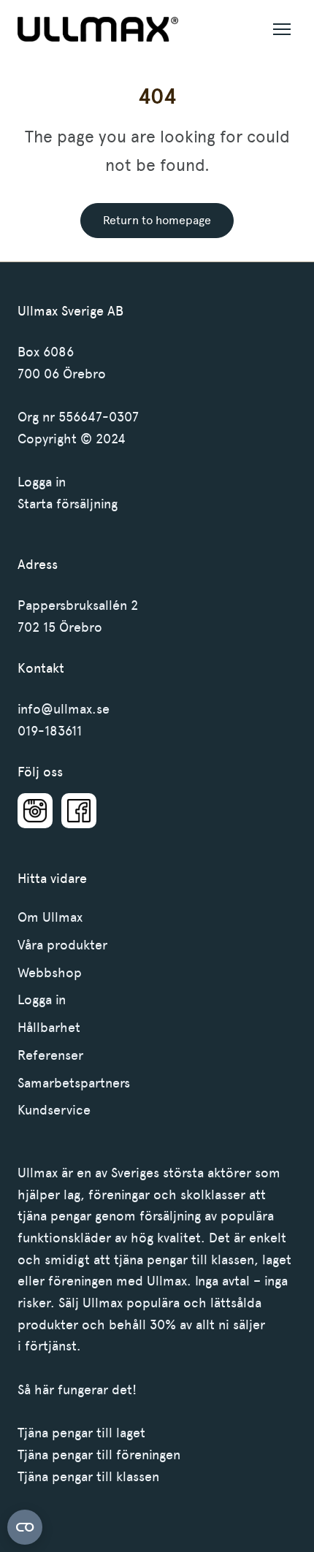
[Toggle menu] (281, 29)
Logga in (42, 482)
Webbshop (50, 973)
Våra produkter (62, 945)
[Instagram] (35, 810)
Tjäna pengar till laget (81, 1433)
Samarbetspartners (74, 1083)
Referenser (50, 1055)
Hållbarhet (49, 1028)
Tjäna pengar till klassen (88, 1477)
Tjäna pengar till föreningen (99, 1455)
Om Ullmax (50, 917)
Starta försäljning (68, 504)
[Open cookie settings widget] (24, 1527)
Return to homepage (157, 220)
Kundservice (54, 1110)
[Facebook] (78, 810)
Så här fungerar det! (77, 1390)
